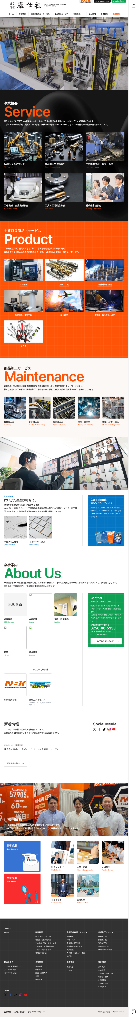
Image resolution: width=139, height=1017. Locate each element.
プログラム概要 (10, 969)
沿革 (37, 976)
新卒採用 (101, 967)
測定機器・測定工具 (74, 946)
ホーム (11, 14)
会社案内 (92, 14)
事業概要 (22, 14)
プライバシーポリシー (36, 1012)
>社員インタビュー (105, 973)
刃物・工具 (71, 940)
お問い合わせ (19, 1012)
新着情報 (104, 14)
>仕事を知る (103, 983)
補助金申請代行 (41, 953)
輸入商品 (70, 950)
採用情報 (116, 14)
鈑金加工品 (102, 940)
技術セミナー (79, 14)
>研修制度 (102, 980)
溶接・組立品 (103, 946)
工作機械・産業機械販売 (44, 946)
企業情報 (7, 1012)
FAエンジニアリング (43, 936)
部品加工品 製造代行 (43, 940)
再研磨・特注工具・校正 (76, 953)
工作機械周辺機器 (73, 943)
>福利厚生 (102, 986)
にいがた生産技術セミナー (14, 966)
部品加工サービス (61, 14)
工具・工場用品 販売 (43, 950)
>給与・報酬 (103, 977)
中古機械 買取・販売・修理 (45, 943)
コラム (69, 970)
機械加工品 (102, 936)
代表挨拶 (38, 966)
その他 (69, 956)
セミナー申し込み (11, 973)
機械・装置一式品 (105, 950)
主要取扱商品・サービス (40, 14)
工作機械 (70, 936)
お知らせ (70, 967)
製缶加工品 (102, 943)
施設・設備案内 (41, 973)
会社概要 (38, 969)
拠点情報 (38, 979)
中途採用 (101, 970)
